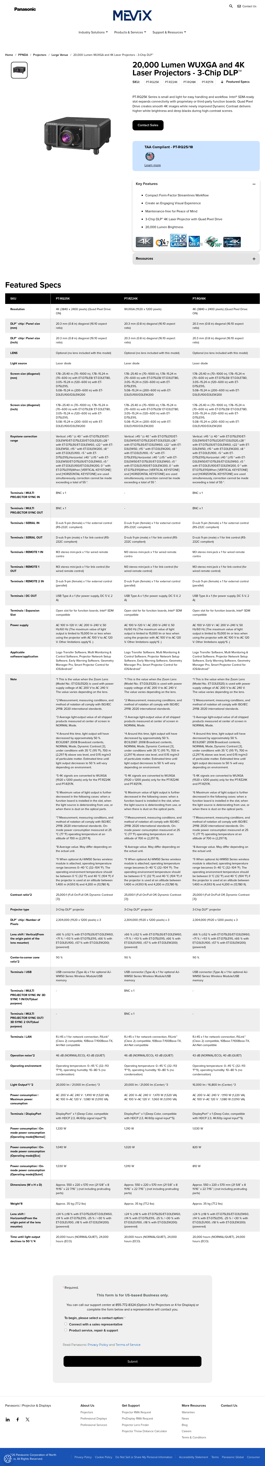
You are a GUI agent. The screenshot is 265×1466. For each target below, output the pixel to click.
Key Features (147, 183)
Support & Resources (168, 32)
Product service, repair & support (93, 1330)
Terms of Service (128, 1345)
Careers (186, 1431)
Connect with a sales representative (96, 1324)
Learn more (153, 165)
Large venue (60, 55)
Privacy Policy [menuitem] (83, 1457)
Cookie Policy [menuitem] (103, 1457)
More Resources (194, 1405)
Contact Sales (148, 125)
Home (9, 55)
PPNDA (23, 55)
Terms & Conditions (194, 1437)
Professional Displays (94, 1418)
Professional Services (94, 1425)
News (185, 1418)
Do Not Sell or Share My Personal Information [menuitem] (144, 1457)
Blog (185, 1425)
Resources (144, 258)
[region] (132, 772)
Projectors (39, 55)
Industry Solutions (92, 32)
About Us (87, 1405)
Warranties (188, 1412)
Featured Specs (238, 82)
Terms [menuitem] (215, 1457)
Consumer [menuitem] (253, 1457)
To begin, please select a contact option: (94, 1317)
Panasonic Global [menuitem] (233, 1457)
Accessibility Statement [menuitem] (193, 1457)
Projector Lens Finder (135, 1425)
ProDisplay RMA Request (137, 1418)
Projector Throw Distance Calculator (144, 1431)
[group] (19, 70)
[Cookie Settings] (8, 1459)
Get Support (131, 1405)
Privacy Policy (98, 1345)
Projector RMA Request (136, 1412)
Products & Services (128, 32)
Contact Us (229, 1405)
